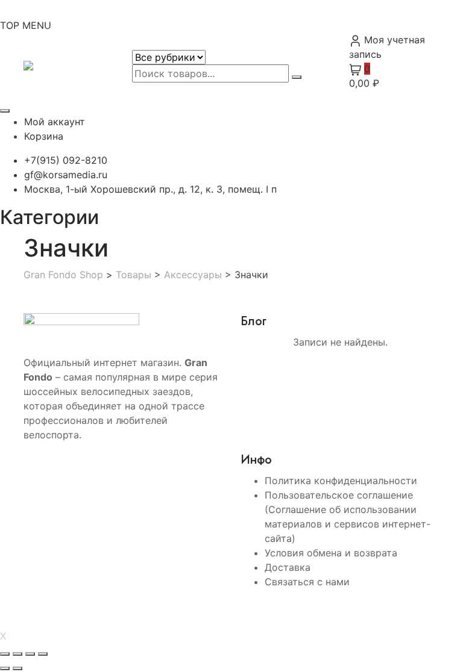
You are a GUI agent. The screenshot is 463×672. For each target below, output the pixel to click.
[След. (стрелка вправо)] (17, 668)
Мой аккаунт (54, 122)
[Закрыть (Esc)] (43, 654)
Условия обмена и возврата (331, 553)
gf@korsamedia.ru (65, 175)
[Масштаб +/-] (5, 654)
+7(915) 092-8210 (65, 160)
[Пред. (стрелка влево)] (5, 668)
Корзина (43, 136)
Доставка (287, 567)
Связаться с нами (307, 582)
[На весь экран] (17, 654)
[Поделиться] (30, 654)
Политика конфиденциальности (341, 480)
